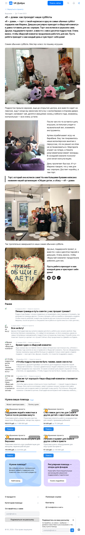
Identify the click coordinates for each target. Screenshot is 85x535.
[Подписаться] (72, 530)
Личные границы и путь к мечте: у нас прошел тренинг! (42, 311)
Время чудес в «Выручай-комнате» (33, 345)
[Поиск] (68, 3)
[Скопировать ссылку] (59, 278)
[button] (22, 497)
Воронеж (8, 13)
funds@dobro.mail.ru (55, 507)
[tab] (15, 404)
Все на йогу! (17, 328)
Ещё (32, 400)
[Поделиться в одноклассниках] (54, 278)
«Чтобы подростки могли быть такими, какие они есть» (44, 362)
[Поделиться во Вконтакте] (49, 278)
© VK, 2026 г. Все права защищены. (18, 530)
